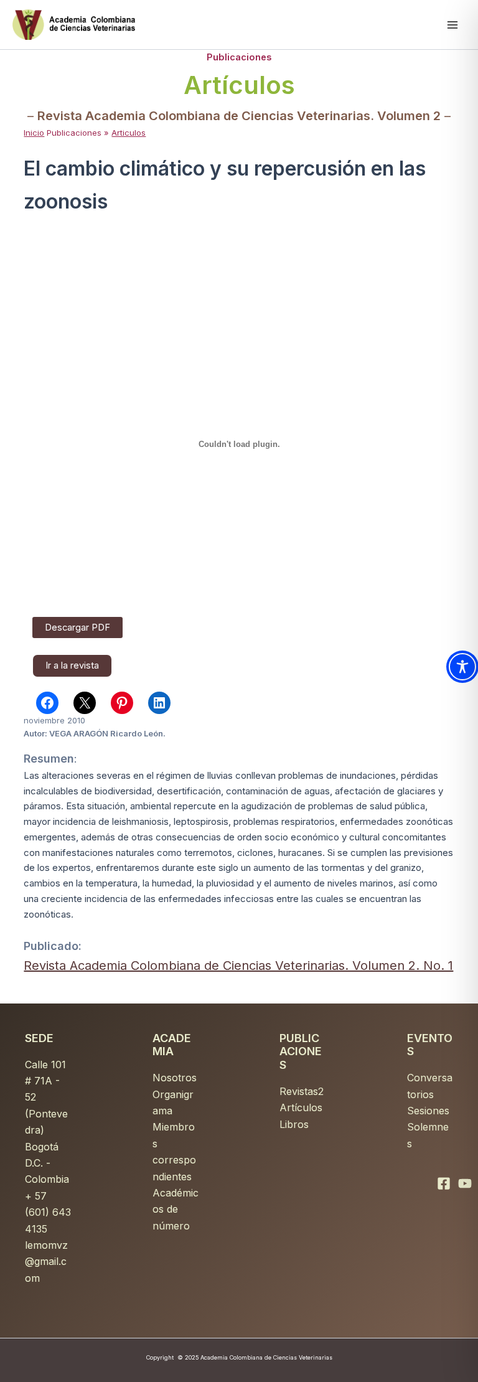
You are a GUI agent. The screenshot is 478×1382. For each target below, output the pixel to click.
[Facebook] (444, 1183)
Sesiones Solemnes (428, 1127)
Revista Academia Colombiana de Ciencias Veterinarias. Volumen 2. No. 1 (238, 965)
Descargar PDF (77, 627)
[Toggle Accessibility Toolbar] (462, 667)
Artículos (300, 1107)
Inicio (34, 133)
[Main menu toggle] (452, 25)
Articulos (128, 133)
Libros (294, 1124)
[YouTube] (465, 1183)
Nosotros (174, 1077)
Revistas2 (301, 1091)
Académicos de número (175, 1209)
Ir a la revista (72, 665)
